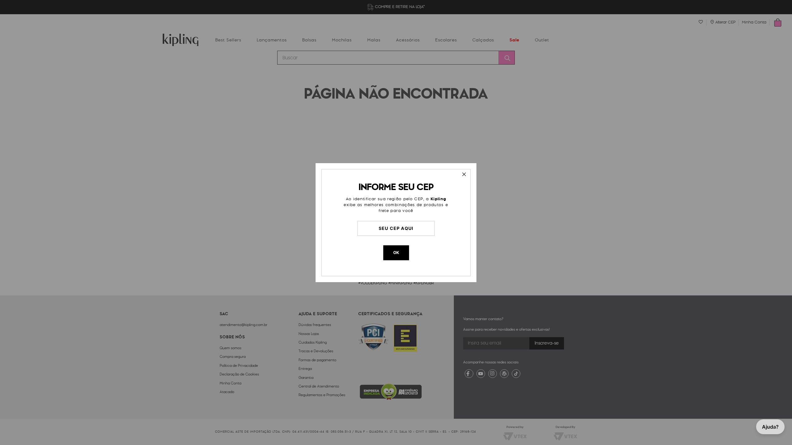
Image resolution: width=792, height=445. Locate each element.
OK (396, 252)
